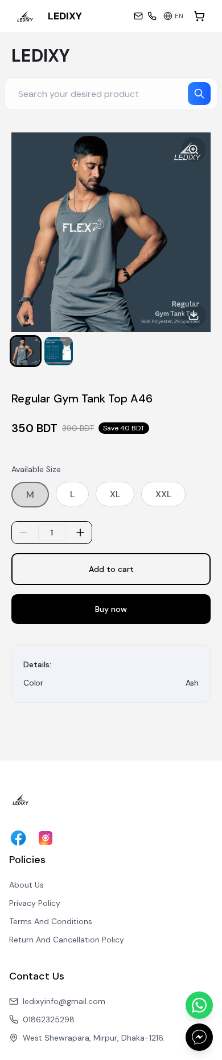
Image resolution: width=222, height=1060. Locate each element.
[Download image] (193, 315)
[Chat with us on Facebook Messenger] (199, 1037)
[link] (48, 16)
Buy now (111, 609)
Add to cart (111, 569)
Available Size (36, 469)
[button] (25, 351)
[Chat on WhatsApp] (199, 1005)
